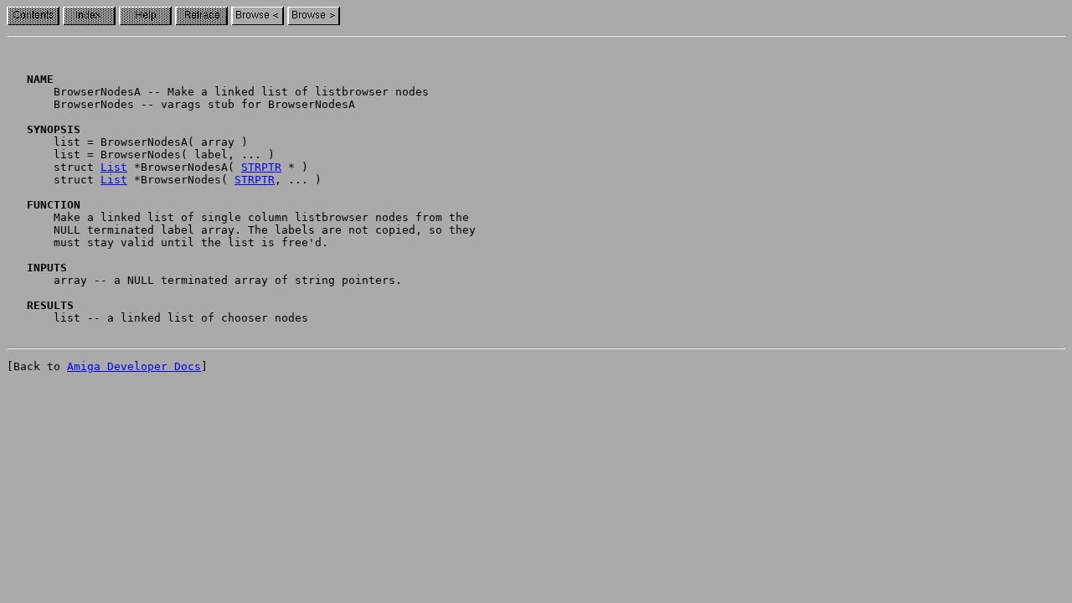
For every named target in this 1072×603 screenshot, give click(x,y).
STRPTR (261, 167)
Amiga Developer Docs (134, 366)
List (113, 167)
